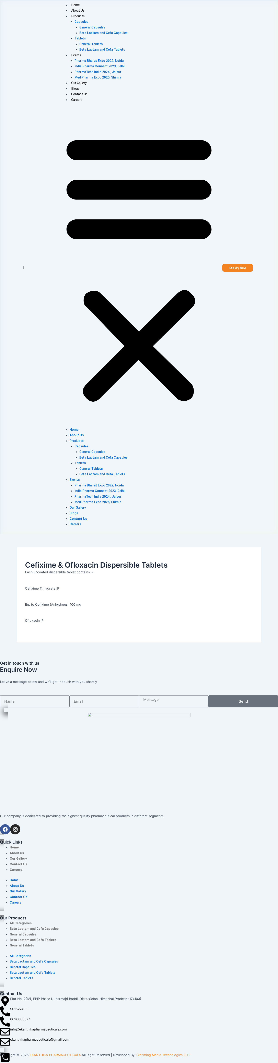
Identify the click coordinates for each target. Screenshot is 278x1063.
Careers (76, 100)
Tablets (80, 38)
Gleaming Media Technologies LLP (162, 1055)
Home (75, 5)
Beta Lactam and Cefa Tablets (102, 49)
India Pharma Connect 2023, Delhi (99, 66)
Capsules (81, 22)
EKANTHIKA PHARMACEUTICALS (55, 1055)
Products (78, 16)
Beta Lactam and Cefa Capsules (103, 33)
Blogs (75, 88)
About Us (77, 10)
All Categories (21, 923)
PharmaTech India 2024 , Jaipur (97, 72)
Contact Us (79, 94)
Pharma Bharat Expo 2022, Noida (99, 61)
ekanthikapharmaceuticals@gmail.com (39, 1039)
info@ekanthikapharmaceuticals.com (38, 1029)
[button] (139, 267)
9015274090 (20, 1009)
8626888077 (20, 1019)
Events (76, 55)
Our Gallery (79, 83)
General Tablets (91, 44)
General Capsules (92, 27)
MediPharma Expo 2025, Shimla (97, 77)
